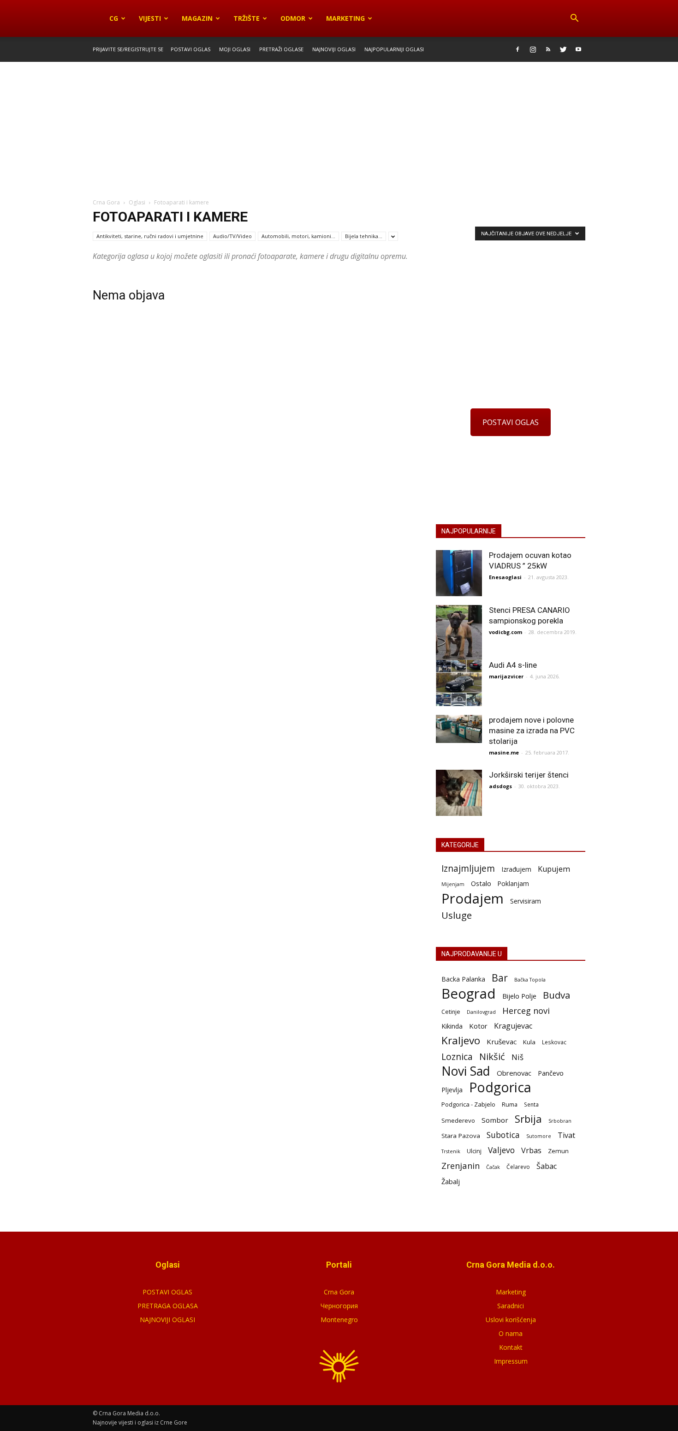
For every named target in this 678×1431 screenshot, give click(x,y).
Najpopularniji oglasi (394, 49)
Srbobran (559, 1120)
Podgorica (500, 1087)
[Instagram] (533, 49)
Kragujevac (513, 1026)
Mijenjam (452, 884)
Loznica (457, 1056)
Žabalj (450, 1181)
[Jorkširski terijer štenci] (459, 793)
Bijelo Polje (519, 995)
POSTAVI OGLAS (510, 422)
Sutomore (538, 1135)
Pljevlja (452, 1089)
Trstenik (450, 1151)
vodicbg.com (505, 632)
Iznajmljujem (468, 869)
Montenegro (339, 1319)
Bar (500, 977)
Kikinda (452, 1026)
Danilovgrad (481, 1011)
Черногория (339, 1305)
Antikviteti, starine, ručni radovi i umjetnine (149, 236)
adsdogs (500, 786)
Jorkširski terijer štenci (529, 774)
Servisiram (525, 901)
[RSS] (548, 49)
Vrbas (531, 1151)
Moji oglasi (234, 49)
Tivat (566, 1135)
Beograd (468, 994)
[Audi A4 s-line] (459, 683)
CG (113, 18)
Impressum (511, 1361)
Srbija (528, 1119)
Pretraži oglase (281, 49)
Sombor (495, 1120)
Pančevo (551, 1073)
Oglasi (137, 202)
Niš (517, 1057)
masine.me (504, 752)
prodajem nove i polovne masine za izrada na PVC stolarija (532, 730)
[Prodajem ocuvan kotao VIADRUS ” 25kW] (459, 573)
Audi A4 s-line (513, 665)
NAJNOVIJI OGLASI (167, 1319)
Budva (556, 995)
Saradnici (510, 1305)
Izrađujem (516, 869)
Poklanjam (513, 883)
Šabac (546, 1166)
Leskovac (554, 1042)
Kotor (478, 1025)
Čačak (493, 1167)
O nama (511, 1333)
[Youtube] (578, 49)
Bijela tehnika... (363, 236)
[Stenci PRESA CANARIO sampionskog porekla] (459, 635)
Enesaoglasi (505, 577)
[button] (574, 18)
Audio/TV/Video (232, 236)
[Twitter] (563, 49)
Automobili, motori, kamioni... (298, 236)
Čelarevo (518, 1167)
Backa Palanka (463, 979)
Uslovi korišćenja (511, 1319)
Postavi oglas (190, 49)
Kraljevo (460, 1040)
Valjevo (501, 1150)
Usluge (456, 915)
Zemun (558, 1151)
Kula (529, 1042)
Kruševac (502, 1041)
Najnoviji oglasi (334, 49)
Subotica (503, 1135)
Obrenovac (514, 1073)
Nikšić (492, 1056)
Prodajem (472, 899)
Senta (531, 1104)
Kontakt (511, 1347)
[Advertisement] (339, 130)
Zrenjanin (460, 1165)
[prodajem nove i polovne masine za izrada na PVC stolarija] (459, 729)
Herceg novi (526, 1010)
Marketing (345, 18)
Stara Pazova (460, 1136)
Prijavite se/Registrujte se (128, 49)
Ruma (509, 1104)
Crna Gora (339, 1291)
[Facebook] (517, 49)
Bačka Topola (530, 979)
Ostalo (481, 883)
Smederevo (458, 1120)
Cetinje (450, 1012)
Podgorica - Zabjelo (468, 1104)
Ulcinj (474, 1151)
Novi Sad (465, 1071)
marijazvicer (506, 676)
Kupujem (554, 869)
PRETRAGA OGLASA (167, 1305)
